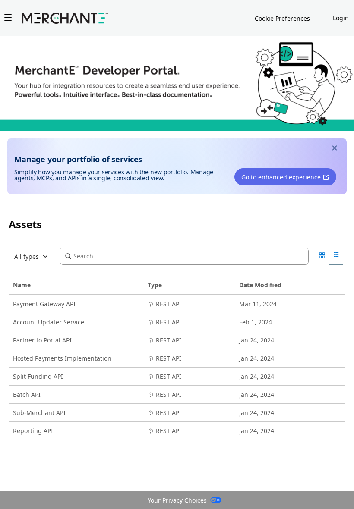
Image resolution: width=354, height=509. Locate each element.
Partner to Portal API (42, 340)
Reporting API (33, 431)
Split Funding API (38, 376)
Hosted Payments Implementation (62, 358)
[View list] (336, 256)
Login (341, 18)
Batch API (27, 394)
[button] (334, 149)
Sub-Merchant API (39, 412)
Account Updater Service (48, 322)
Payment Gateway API (44, 304)
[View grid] (322, 256)
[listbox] (34, 256)
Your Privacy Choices (177, 500)
